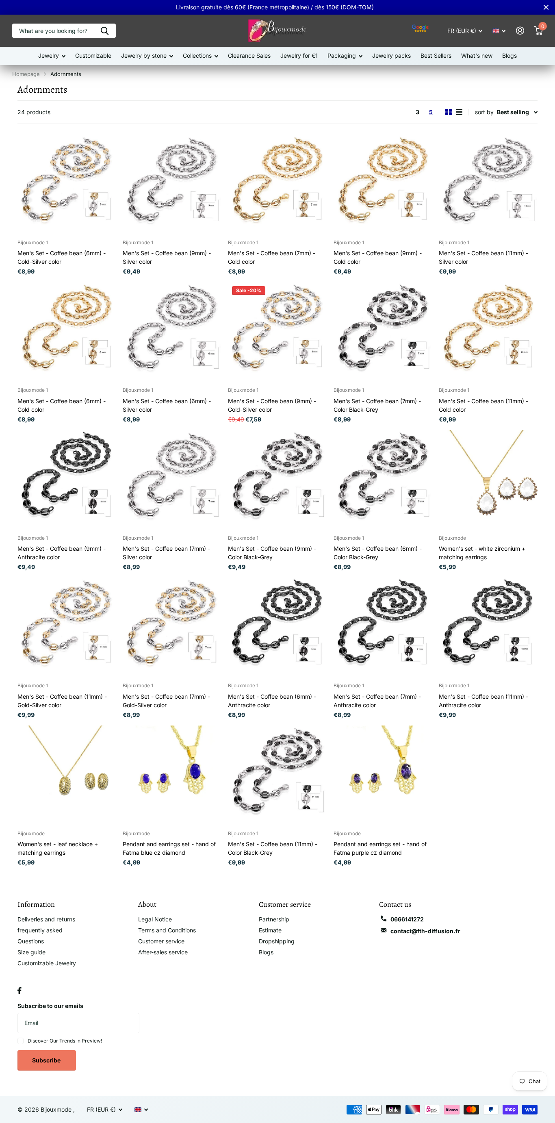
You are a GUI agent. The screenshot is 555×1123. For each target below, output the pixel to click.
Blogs (509, 55)
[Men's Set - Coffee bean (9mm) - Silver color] (172, 184)
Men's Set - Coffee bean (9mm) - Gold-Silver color (272, 405)
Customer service (161, 941)
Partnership (274, 919)
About (147, 904)
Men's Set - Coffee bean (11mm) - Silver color (483, 257)
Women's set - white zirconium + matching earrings (482, 552)
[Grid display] (448, 112)
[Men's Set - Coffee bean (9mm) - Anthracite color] (66, 479)
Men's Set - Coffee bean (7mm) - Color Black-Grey (377, 405)
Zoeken (104, 31)
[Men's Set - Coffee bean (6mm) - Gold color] (66, 331)
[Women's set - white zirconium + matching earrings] (488, 479)
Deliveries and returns (46, 919)
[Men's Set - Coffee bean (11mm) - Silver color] (488, 184)
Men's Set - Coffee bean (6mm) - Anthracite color (272, 700)
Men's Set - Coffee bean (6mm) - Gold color (61, 405)
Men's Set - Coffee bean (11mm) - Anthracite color (483, 700)
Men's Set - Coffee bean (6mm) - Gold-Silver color (61, 257)
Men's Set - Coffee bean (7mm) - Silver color (166, 552)
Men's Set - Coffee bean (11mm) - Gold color (483, 405)
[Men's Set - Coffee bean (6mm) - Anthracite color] (277, 627)
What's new (476, 55)
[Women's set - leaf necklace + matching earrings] (66, 774)
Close (546, 7)
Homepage (26, 74)
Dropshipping (277, 941)
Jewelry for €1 (299, 55)
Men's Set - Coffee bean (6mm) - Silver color (167, 405)
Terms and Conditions (167, 930)
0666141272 (407, 919)
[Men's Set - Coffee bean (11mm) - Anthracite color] (488, 627)
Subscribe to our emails (50, 1005)
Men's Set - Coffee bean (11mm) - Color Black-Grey (272, 848)
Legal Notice (155, 919)
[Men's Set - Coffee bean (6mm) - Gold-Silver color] (66, 184)
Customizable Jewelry (46, 963)
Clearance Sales (249, 55)
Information (36, 904)
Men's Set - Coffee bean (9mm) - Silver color (167, 257)
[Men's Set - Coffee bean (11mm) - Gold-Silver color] (66, 627)
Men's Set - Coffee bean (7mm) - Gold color (271, 257)
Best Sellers (436, 55)
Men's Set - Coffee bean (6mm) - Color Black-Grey (378, 552)
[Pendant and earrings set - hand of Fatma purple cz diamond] (383, 774)
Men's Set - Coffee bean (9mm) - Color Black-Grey (272, 552)
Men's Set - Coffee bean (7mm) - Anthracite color (377, 700)
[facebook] (19, 990)
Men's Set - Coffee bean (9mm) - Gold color (378, 257)
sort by (484, 112)
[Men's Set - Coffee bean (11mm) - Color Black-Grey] (277, 774)
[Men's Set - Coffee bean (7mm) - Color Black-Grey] (383, 331)
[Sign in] (520, 31)
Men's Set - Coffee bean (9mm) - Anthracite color (61, 552)
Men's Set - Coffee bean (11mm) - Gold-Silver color (62, 700)
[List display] (459, 112)
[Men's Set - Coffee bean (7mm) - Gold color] (277, 184)
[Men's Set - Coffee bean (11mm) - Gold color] (488, 331)
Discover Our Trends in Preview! (65, 1041)
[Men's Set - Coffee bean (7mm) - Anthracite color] (383, 627)
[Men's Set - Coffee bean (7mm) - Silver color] (172, 479)
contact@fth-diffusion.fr (425, 931)
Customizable (93, 55)
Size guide (31, 952)
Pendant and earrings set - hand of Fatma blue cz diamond (169, 848)
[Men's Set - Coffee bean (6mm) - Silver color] (172, 331)
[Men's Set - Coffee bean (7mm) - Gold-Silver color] (172, 627)
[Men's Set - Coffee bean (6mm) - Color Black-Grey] (383, 479)
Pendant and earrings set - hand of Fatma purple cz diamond (380, 848)
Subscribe (47, 1060)
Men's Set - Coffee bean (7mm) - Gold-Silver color (166, 700)
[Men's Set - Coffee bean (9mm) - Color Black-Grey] (277, 479)
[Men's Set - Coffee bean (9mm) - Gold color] (383, 184)
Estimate (270, 930)
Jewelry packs (391, 55)
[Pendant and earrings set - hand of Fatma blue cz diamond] (172, 774)
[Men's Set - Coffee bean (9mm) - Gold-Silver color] (277, 331)
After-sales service (163, 952)
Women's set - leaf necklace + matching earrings (57, 848)
